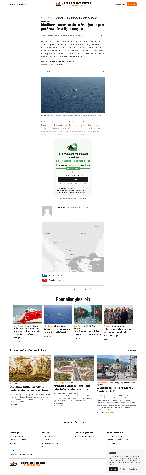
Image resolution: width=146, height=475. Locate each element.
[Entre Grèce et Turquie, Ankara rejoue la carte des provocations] (88, 314)
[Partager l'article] (104, 71)
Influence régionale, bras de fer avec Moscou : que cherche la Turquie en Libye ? (117, 332)
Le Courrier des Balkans (77, 3)
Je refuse (123, 469)
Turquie (134, 11)
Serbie (121, 11)
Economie (60, 18)
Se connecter (82, 198)
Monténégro (105, 11)
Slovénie (127, 11)
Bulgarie (57, 11)
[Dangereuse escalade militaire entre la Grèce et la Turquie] (58, 314)
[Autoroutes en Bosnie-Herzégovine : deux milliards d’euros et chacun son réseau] (74, 368)
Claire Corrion (46, 61)
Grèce (70, 11)
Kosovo (75, 11)
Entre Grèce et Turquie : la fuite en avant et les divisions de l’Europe (26, 334)
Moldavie (97, 11)
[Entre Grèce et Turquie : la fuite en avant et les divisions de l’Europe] (27, 314)
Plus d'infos (133, 469)
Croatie (64, 11)
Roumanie (114, 11)
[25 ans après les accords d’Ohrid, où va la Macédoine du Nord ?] (117, 368)
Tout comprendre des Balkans (77, 5)
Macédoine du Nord (86, 11)
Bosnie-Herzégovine (46, 11)
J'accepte (113, 469)
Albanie (35, 11)
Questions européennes (76, 18)
